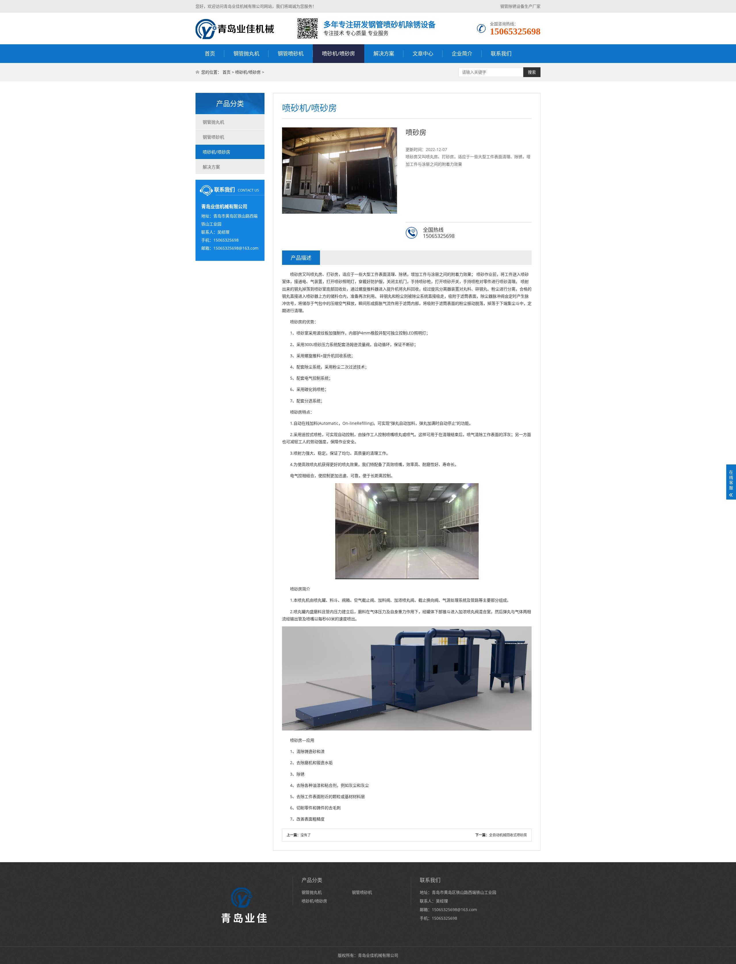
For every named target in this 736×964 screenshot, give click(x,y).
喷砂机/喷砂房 (338, 53)
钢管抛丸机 (246, 53)
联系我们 (501, 53)
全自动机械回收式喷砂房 (508, 835)
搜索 (532, 72)
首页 (210, 53)
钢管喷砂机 (291, 53)
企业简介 (462, 53)
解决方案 (383, 53)
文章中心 (423, 53)
